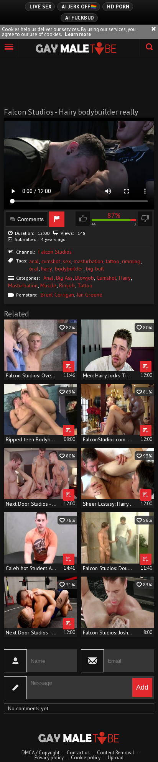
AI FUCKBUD (79, 18)
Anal (48, 277)
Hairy (125, 277)
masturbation (88, 261)
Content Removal (115, 752)
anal (34, 261)
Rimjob (67, 285)
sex (67, 261)
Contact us (78, 752)
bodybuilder (69, 268)
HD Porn (118, 6)
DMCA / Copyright (40, 752)
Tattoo (84, 285)
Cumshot (106, 277)
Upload (115, 757)
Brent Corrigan (57, 294)
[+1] (9, 48)
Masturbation (23, 285)
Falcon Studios (55, 251)
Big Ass (64, 277)
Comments (30, 219)
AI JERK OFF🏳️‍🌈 (79, 6)
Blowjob (84, 277)
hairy (46, 268)
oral (33, 268)
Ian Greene (89, 294)
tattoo (112, 261)
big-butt (95, 268)
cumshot (50, 261)
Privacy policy (49, 757)
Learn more (78, 34)
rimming (131, 261)
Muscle (48, 285)
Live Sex (40, 6)
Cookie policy (85, 757)
